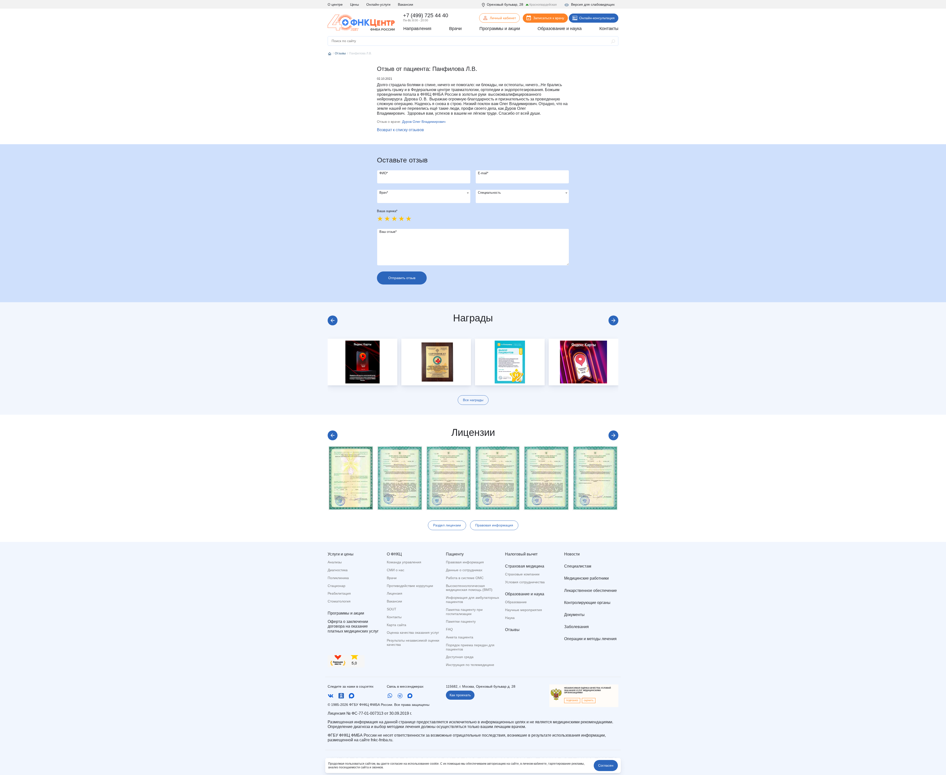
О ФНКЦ (394, 554)
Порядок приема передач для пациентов (470, 647)
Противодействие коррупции (410, 586)
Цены (354, 4)
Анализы (335, 562)
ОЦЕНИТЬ (588, 700)
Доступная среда (459, 657)
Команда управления (404, 562)
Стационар (336, 586)
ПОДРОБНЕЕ (572, 700)
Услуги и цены (341, 554)
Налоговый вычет (521, 554)
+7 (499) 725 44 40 (425, 15)
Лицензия (394, 593)
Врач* (383, 192)
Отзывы (512, 630)
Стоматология (339, 601)
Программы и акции (346, 613)
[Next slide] (613, 320)
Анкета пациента (459, 637)
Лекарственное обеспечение (590, 590)
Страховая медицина (524, 566)
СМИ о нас (395, 570)
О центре (335, 4)
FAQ (449, 629)
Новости (572, 554)
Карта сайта (396, 625)
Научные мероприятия (523, 610)
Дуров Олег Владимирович (423, 122)
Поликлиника (338, 578)
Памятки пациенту (461, 621)
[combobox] (424, 196)
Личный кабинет (503, 18)
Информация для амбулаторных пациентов (472, 600)
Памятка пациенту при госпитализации (464, 612)
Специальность (489, 192)
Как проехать (460, 695)
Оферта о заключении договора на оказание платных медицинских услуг (353, 626)
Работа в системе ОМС (465, 578)
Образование (516, 602)
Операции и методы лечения (590, 639)
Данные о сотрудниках (464, 570)
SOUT (391, 609)
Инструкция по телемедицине (470, 665)
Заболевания (576, 627)
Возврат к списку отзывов (400, 130)
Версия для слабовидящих (593, 4)
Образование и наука (524, 594)
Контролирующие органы (587, 603)
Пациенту (455, 554)
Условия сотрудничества (525, 582)
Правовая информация (494, 525)
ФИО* (383, 173)
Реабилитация (339, 593)
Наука (510, 618)
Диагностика (338, 570)
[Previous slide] (333, 320)
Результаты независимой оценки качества (413, 642)
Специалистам (577, 566)
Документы (574, 615)
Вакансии (405, 4)
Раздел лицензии (447, 525)
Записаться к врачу (548, 18)
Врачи (392, 578)
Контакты (394, 617)
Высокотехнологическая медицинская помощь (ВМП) (469, 588)
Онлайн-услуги (378, 4)
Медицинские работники (586, 578)
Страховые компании (522, 574)
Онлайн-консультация (597, 18)
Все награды (473, 400)
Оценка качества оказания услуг (413, 632)
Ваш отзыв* (388, 232)
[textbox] (423, 193)
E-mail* (483, 173)
